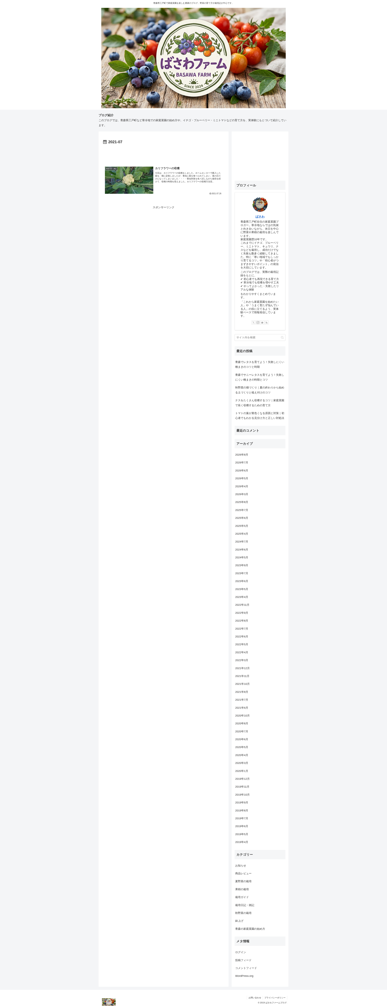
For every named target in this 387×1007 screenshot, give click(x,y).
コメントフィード (246, 968)
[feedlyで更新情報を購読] (262, 322)
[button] (282, 337)
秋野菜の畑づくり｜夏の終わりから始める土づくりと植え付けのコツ (259, 390)
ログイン (240, 952)
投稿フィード (243, 960)
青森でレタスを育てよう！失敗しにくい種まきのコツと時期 (259, 364)
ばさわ (260, 216)
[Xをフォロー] (253, 322)
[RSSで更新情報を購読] (266, 322)
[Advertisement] (163, 154)
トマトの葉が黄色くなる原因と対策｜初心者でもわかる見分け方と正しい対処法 (259, 416)
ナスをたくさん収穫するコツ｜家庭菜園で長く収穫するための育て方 (259, 403)
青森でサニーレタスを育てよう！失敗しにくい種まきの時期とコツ (259, 377)
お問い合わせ (255, 997)
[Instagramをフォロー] (258, 322)
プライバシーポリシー (275, 997)
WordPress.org (244, 975)
